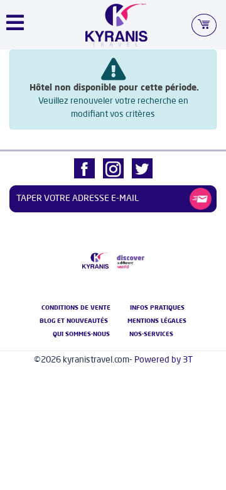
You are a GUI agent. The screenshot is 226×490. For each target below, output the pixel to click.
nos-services (151, 334)
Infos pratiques (157, 308)
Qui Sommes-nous (81, 334)
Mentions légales (156, 321)
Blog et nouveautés (74, 321)
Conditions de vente (75, 308)
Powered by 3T (163, 360)
